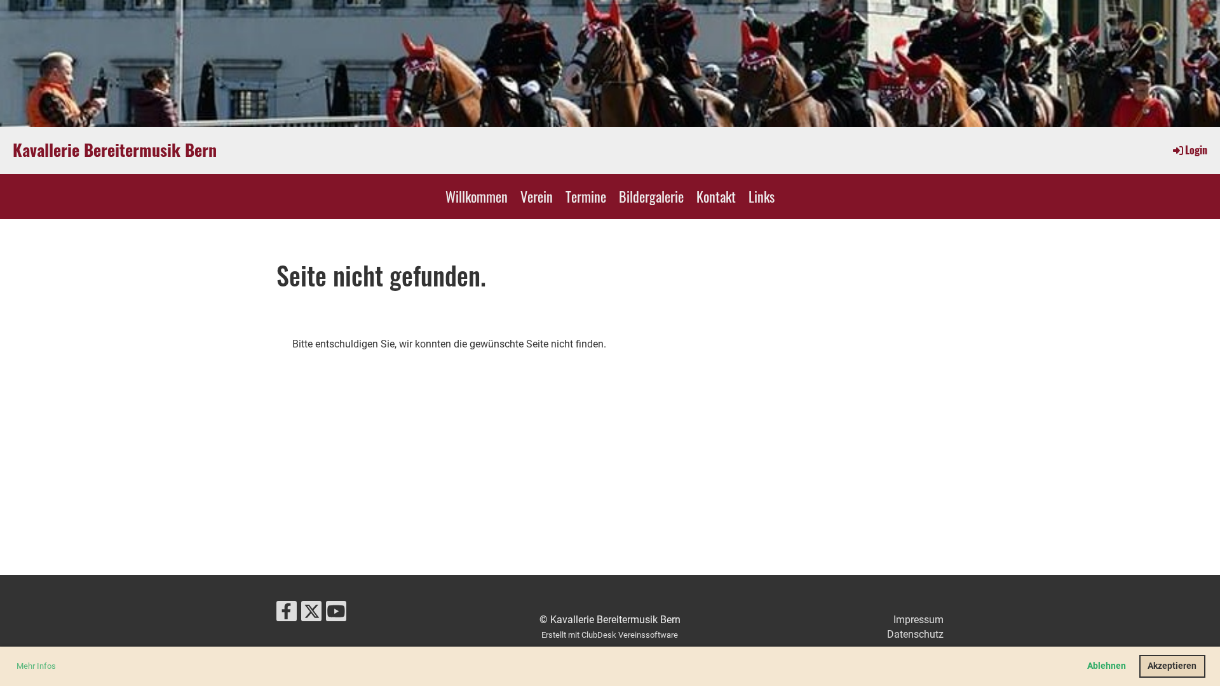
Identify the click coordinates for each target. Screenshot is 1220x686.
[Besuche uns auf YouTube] (336, 614)
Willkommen (476, 196)
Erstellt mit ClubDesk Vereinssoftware (609, 635)
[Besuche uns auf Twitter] (311, 614)
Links (762, 196)
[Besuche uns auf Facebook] (286, 614)
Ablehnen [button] (1106, 666)
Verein (536, 196)
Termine (586, 196)
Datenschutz (915, 634)
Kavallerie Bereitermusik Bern (115, 149)
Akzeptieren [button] (1172, 666)
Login (1196, 150)
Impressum (918, 620)
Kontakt (716, 196)
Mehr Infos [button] (36, 666)
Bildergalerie (651, 196)
